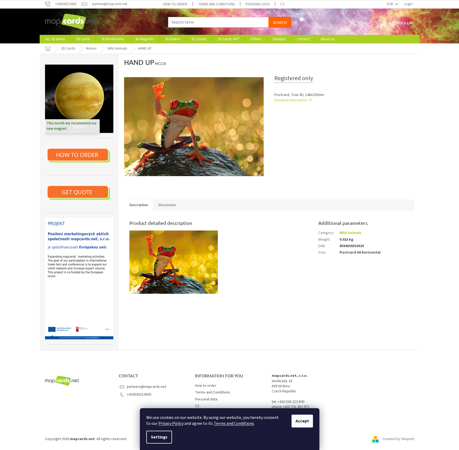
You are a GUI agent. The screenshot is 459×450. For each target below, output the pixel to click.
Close (302, 115)
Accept (302, 421)
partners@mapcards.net (146, 386)
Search (280, 22)
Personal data (257, 4)
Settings (159, 437)
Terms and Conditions (234, 423)
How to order (175, 4)
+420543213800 (139, 394)
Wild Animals (350, 233)
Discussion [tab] (167, 205)
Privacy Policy (171, 423)
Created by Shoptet (398, 439)
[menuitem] (55, 39)
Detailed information (290, 100)
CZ (282, 4)
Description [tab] (138, 205)
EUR (390, 4)
